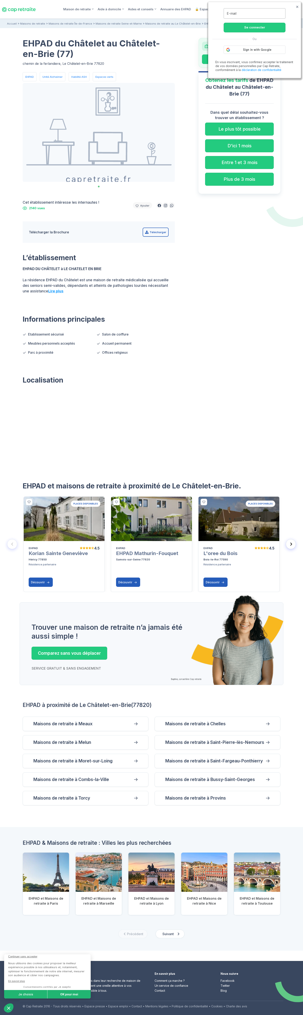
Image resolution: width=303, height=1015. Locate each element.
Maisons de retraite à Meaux (63, 723)
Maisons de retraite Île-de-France (70, 23)
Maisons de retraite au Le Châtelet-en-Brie (173, 23)
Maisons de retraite (32, 23)
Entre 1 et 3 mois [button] (239, 162)
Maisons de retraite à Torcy (61, 798)
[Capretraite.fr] (19, 9)
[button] (159, 205)
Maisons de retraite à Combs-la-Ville (71, 779)
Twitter (225, 985)
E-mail (231, 13)
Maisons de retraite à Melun (62, 742)
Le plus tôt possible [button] (239, 129)
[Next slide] (291, 544)
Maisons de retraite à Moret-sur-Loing (73, 760)
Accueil (12, 23)
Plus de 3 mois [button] (239, 179)
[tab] (99, 186)
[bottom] (29, 502)
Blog (224, 990)
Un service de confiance (171, 985)
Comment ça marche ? (170, 980)
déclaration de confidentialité (261, 70)
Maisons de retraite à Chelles (195, 723)
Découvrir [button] (38, 582)
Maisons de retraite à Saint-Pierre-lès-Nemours (214, 742)
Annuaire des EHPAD (175, 9)
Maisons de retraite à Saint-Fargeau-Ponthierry (214, 760)
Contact (160, 990)
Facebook (228, 980)
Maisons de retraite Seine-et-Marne (119, 23)
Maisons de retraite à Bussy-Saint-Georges (210, 779)
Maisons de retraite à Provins (195, 798)
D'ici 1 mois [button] (239, 145)
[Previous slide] (12, 544)
